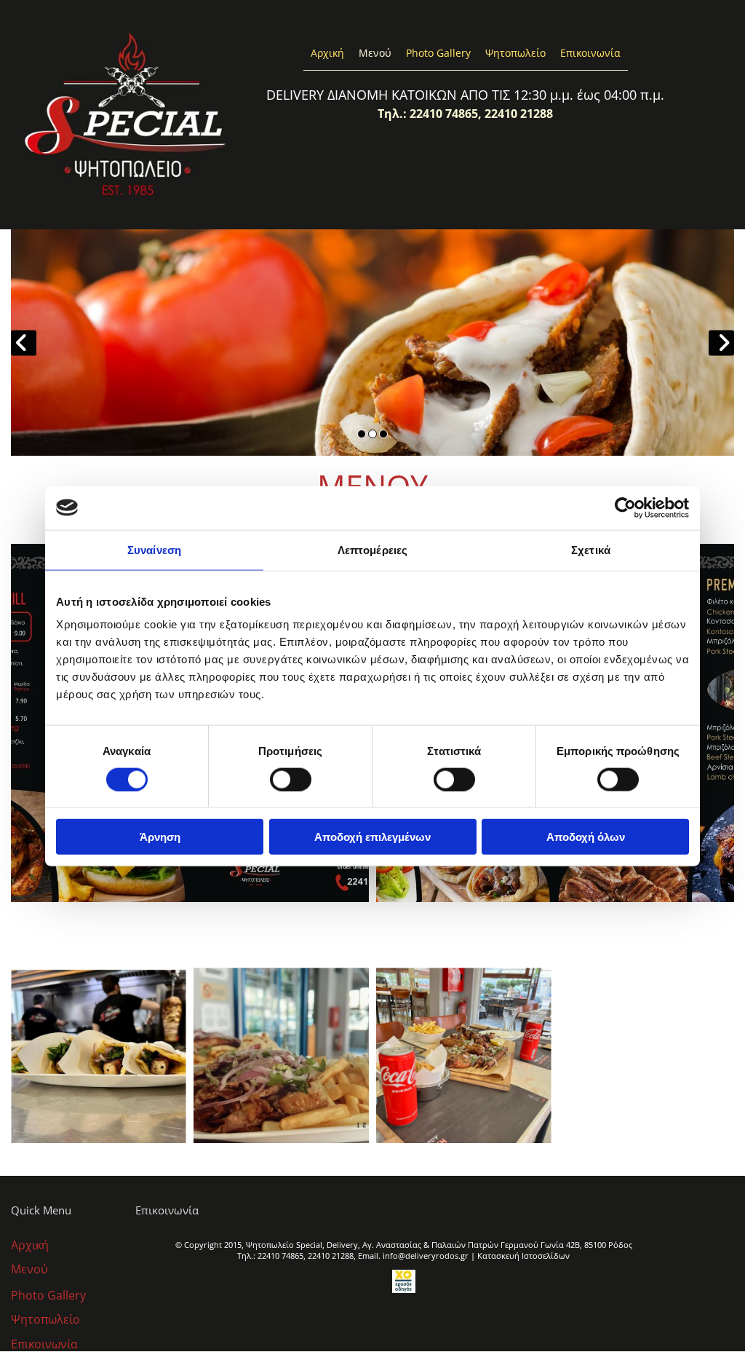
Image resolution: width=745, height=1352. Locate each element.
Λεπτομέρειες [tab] (372, 549)
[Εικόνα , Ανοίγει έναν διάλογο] (372, 342)
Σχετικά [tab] (590, 549)
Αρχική (327, 53)
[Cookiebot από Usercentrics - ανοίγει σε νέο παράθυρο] (625, 507)
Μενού (375, 53)
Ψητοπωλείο (515, 53)
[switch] (290, 779)
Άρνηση (160, 837)
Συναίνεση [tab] (154, 549)
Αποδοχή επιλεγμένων (372, 837)
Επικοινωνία (590, 53)
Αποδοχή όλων (585, 837)
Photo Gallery (438, 53)
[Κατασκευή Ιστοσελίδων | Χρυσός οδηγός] (403, 1281)
